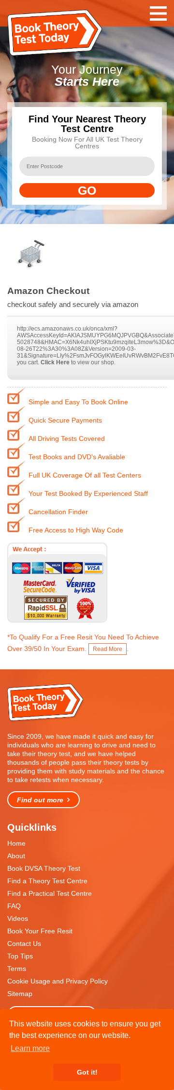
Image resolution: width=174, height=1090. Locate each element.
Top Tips (20, 956)
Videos (17, 918)
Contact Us (24, 943)
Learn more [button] (30, 1048)
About (16, 856)
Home (16, 843)
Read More (107, 649)
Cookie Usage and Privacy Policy (57, 981)
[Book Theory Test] (46, 720)
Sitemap (19, 993)
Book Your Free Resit (39, 931)
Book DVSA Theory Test (43, 868)
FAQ (14, 906)
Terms (16, 968)
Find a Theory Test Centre (47, 881)
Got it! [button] (87, 1072)
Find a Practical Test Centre (49, 893)
